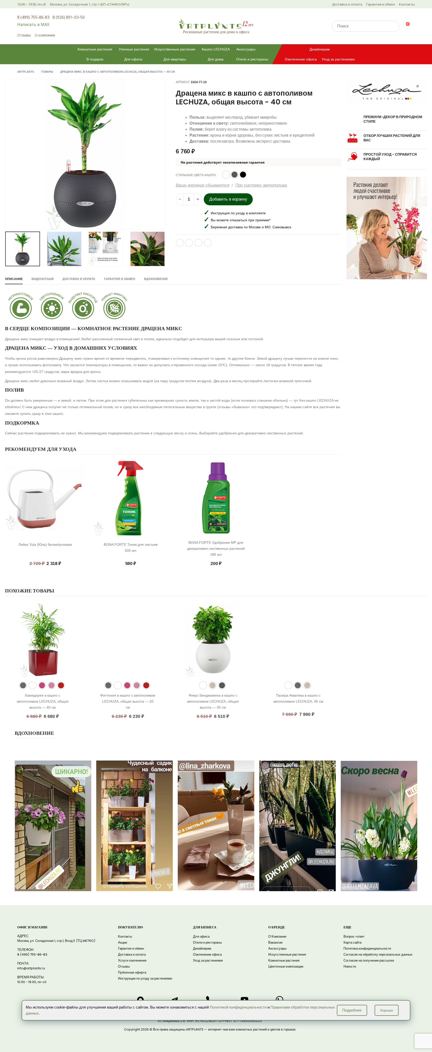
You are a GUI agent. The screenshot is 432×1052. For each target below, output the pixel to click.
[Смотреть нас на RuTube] (244, 1000)
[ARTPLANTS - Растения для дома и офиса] (216, 23)
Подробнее (352, 1010)
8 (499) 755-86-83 (33, 17)
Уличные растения (134, 49)
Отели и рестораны (252, 59)
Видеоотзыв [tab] (43, 279)
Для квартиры (175, 59)
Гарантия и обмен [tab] (119, 279)
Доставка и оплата (347, 4)
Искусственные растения (174, 49)
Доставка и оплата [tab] (78, 279)
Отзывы (24, 35)
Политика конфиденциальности (367, 948)
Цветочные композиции (285, 966)
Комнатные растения (95, 49)
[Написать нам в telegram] (175, 1000)
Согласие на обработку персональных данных (378, 954)
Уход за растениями (338, 59)
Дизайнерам (320, 49)
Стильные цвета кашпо (196, 175)
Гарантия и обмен (380, 4)
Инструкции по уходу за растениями (145, 978)
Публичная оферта (132, 972)
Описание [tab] (14, 279)
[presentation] (6, 154)
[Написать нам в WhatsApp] (279, 1000)
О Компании (277, 936)
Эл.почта (198, 243)
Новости (350, 966)
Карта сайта (353, 942)
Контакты (407, 4)
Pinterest (189, 243)
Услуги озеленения (132, 960)
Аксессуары (246, 49)
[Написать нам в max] (140, 1000)
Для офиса (133, 59)
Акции (122, 942)
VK (180, 243)
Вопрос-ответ (354, 936)
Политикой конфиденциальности (238, 1007)
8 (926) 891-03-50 (68, 17)
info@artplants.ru (31, 968)
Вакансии (275, 942)
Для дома (216, 59)
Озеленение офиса (301, 59)
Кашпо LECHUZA (216, 49)
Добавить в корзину (228, 199)
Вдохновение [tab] (156, 279)
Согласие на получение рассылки (369, 960)
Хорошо (386, 1010)
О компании (45, 35)
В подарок (94, 59)
